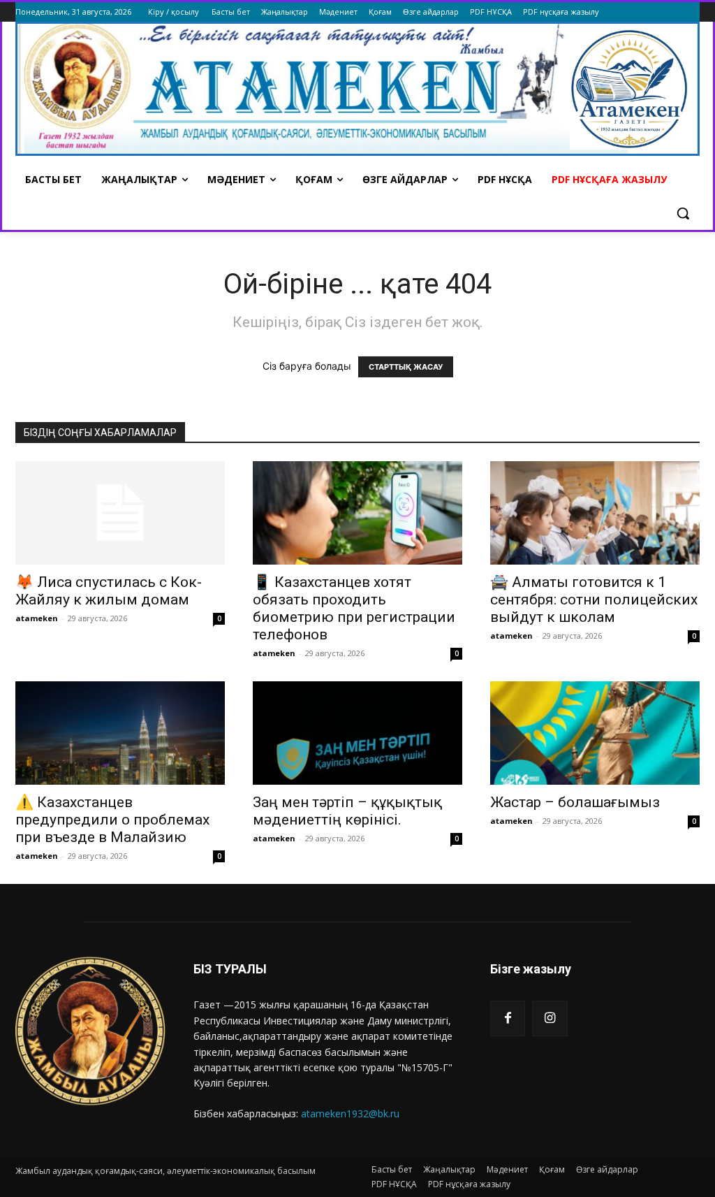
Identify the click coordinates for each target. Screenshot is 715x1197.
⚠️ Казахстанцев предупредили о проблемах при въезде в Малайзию (112, 820)
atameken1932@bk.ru (350, 1113)
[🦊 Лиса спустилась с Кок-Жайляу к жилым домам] (120, 513)
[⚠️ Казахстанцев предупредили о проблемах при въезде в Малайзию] (120, 733)
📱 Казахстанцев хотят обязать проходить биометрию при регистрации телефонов (354, 608)
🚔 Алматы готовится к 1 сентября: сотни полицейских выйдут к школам (594, 599)
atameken (36, 618)
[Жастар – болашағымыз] (595, 733)
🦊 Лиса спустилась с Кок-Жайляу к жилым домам (108, 591)
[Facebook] (507, 1018)
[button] (683, 213)
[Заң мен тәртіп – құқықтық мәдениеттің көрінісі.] (357, 733)
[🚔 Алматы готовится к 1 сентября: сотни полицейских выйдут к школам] (595, 513)
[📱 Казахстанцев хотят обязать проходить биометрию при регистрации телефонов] (357, 513)
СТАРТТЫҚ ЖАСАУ (406, 367)
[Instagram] (549, 1018)
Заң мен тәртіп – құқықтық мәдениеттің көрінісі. (347, 811)
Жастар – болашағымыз (575, 802)
